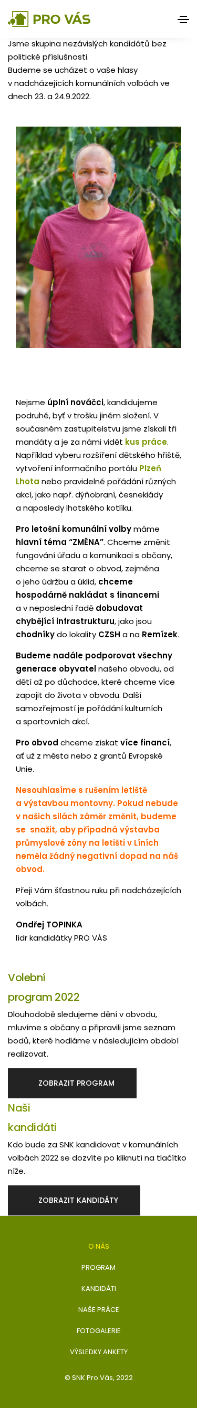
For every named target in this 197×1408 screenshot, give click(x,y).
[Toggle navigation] (183, 19)
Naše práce (98, 1310)
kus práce (146, 441)
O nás (98, 1246)
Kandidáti (98, 1289)
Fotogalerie (99, 1331)
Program (98, 1267)
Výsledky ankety (99, 1352)
